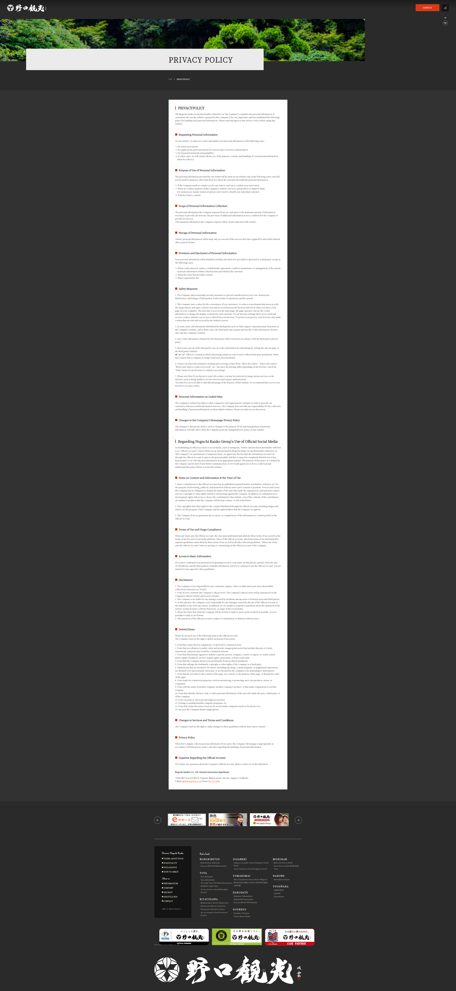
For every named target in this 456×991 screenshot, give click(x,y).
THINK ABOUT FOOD (173, 858)
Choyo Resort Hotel (242, 916)
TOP (170, 79)
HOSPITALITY (170, 863)
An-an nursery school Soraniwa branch (214, 913)
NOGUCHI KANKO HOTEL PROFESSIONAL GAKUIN (251, 884)
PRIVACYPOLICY (175, 909)
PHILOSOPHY (170, 867)
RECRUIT (168, 892)
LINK (164, 909)
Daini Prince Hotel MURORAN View (286, 867)
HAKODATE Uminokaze (243, 899)
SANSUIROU (279, 890)
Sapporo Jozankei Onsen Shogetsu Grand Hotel (251, 864)
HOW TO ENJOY (171, 871)
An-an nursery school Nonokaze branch (214, 890)
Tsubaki (277, 893)
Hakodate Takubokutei (243, 896)
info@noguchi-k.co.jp (191, 781)
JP (445, 18)
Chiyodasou (279, 896)
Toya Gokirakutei (208, 880)
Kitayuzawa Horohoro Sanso (213, 909)
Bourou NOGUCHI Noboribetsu (214, 866)
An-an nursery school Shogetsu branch (250, 869)
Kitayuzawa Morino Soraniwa (213, 906)
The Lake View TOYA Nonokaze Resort (216, 883)
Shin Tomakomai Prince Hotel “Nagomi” (251, 879)
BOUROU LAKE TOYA (209, 886)
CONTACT (427, 7)
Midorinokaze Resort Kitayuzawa (214, 903)
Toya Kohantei (207, 876)
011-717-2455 (214, 781)
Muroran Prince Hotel (283, 862)
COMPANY (168, 887)
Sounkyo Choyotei (241, 913)
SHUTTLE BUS (170, 896)
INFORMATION (171, 883)
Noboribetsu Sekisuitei (210, 862)
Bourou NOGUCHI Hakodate (245, 902)
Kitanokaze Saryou (282, 879)
